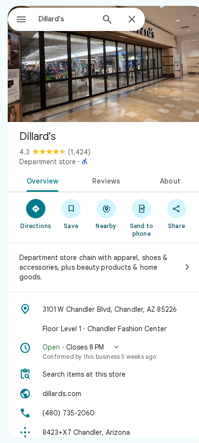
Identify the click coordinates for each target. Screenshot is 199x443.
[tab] (40, 180)
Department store (47, 161)
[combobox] (66, 19)
